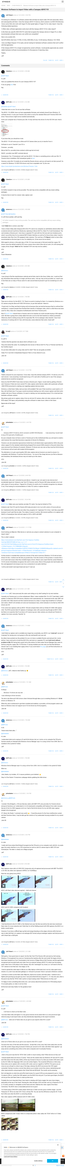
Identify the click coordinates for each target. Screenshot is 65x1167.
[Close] (58, 1145)
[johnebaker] (3, 423)
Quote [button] (56, 60)
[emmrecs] (3, 210)
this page (43, 646)
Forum (3, 5)
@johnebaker (5, 733)
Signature (5, 95)
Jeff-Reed (9, 15)
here (11, 84)
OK (52, 1160)
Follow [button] (45, 60)
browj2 (8, 331)
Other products (17, 5)
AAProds (9, 102)
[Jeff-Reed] (3, 15)
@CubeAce (4, 106)
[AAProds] (3, 102)
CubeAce (9, 71)
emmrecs (9, 209)
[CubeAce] (3, 71)
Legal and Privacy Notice (10, 1156)
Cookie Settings (38, 1160)
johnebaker (10, 422)
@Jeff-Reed (5, 76)
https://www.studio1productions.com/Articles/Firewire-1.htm (19, 166)
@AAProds (4, 687)
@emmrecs (4, 270)
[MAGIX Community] (6, 1)
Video (8, 5)
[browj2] (3, 332)
